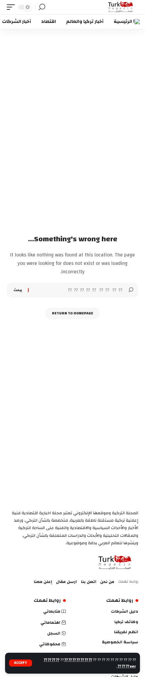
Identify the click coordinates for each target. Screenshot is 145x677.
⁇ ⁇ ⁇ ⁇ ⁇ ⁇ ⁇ (78, 660)
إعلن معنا (43, 582)
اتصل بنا (88, 582)
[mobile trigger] (12, 7)
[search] (42, 7)
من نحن (107, 582)
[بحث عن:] (78, 290)
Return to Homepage (72, 313)
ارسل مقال (66, 582)
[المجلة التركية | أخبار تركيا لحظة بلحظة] (120, 7)
